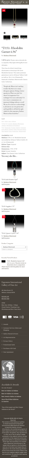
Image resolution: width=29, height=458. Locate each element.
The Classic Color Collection (10, 131)
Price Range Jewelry (7, 129)
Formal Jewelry (15, 128)
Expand (5, 33)
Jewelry (4, 125)
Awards (5, 324)
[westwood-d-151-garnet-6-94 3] (24, 38)
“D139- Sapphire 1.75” (8, 206)
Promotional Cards (9, 345)
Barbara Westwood (10, 55)
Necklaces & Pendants (13, 125)
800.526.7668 (5, 298)
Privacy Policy (8, 341)
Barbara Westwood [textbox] (14, 247)
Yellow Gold (22, 131)
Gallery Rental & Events (10, 334)
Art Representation (9, 337)
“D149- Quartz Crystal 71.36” (10, 233)
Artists (10, 124)
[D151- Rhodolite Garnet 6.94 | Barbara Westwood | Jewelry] (7, 38)
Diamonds (8, 128)
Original (23, 128)
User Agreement (8, 352)
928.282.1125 (5, 296)
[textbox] (14, 249)
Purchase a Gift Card (9, 348)
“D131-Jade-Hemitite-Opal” (10, 179)
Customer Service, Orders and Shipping (12, 329)
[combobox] (14, 247)
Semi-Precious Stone (20, 129)
